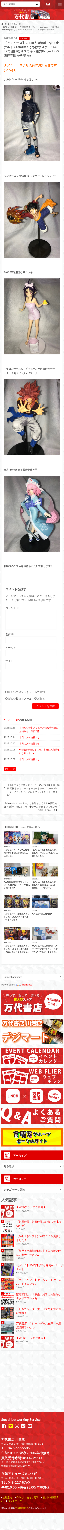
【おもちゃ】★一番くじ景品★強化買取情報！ (38, 1310)
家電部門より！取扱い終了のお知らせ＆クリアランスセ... (38, 1296)
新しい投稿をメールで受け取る (26, 698)
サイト (9, 660)
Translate (26, 984)
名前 (9, 634)
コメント (12, 607)
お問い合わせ (48, 4)
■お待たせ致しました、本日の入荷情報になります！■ (39, 751)
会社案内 (7, 1497)
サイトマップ (15, 1501)
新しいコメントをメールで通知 (26, 691)
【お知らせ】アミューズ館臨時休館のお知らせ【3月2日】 (38, 729)
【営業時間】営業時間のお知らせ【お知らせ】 (38, 1223)
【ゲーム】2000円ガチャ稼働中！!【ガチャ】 (39, 1267)
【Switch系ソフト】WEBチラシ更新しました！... (38, 1238)
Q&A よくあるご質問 (27, 1497)
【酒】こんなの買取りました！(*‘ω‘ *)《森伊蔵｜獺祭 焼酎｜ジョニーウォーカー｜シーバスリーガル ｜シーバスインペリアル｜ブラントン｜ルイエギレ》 (33, 790)
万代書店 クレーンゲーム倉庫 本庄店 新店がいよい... (38, 1325)
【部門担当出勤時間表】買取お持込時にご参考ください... (38, 1252)
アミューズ (11, 719)
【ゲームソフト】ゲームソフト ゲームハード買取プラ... (38, 1281)
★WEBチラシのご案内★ (31, 1207)
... (28, 1514)
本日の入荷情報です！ (30, 737)
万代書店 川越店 (21, 1508)
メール (10, 647)
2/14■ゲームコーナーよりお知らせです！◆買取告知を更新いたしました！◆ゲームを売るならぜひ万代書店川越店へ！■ (30, 806)
